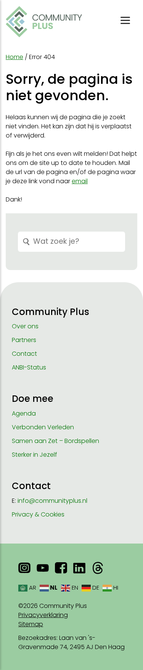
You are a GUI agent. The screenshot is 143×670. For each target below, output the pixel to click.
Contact (24, 353)
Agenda (24, 413)
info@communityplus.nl (52, 500)
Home (14, 57)
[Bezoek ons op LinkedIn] (79, 568)
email (80, 181)
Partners (24, 340)
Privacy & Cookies (38, 514)
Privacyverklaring (43, 615)
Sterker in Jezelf (34, 454)
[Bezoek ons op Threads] (98, 568)
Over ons (25, 326)
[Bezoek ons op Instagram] (24, 568)
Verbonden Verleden (43, 427)
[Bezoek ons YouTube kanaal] (43, 568)
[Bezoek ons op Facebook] (61, 568)
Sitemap (30, 624)
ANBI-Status (29, 367)
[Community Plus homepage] (44, 21)
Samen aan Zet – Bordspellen (55, 441)
